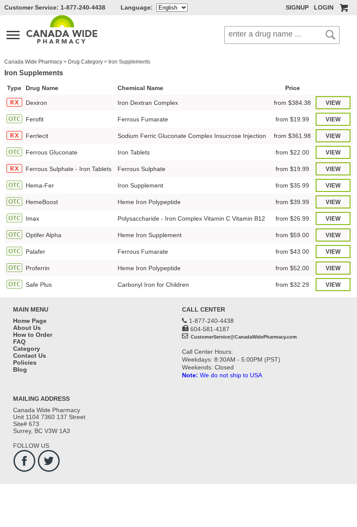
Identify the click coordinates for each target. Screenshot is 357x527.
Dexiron (36, 102)
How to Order (32, 334)
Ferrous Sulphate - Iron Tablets (68, 168)
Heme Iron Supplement (150, 235)
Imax (32, 218)
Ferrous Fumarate (143, 119)
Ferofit (35, 119)
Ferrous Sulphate (141, 168)
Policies (25, 362)
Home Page (30, 320)
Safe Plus (39, 284)
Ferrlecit (37, 135)
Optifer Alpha (43, 235)
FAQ (19, 341)
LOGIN (323, 7)
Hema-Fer (40, 185)
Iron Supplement (140, 185)
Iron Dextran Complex (148, 102)
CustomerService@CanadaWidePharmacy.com (243, 336)
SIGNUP (297, 7)
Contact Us (29, 355)
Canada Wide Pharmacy (33, 62)
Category (26, 348)
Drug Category (85, 62)
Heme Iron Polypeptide (149, 201)
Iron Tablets (134, 152)
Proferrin (38, 268)
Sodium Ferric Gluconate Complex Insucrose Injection (192, 135)
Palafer (35, 251)
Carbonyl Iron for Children (153, 284)
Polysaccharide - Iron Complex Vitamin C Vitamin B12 (191, 218)
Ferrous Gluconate (51, 152)
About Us (27, 327)
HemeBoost (42, 201)
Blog (20, 369)
